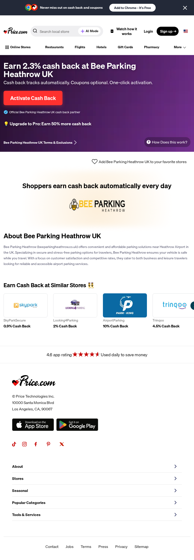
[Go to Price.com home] (16, 31)
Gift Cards (125, 47)
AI (92, 31)
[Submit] (35, 32)
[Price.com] (33, 391)
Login (148, 31)
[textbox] (186, 31)
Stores (17, 478)
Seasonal (20, 490)
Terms (86, 546)
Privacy (121, 546)
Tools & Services (26, 515)
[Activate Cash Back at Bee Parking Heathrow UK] (97, 199)
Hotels (101, 47)
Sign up (166, 31)
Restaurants (54, 47)
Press (103, 546)
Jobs (70, 546)
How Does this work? (169, 142)
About (17, 466)
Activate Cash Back (33, 98)
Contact (51, 546)
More (178, 47)
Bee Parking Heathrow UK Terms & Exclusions (38, 142)
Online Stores (20, 47)
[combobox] (67, 31)
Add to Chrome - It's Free (132, 7)
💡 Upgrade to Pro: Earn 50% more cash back (47, 124)
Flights (80, 47)
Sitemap (142, 546)
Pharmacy (151, 47)
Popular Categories (28, 502)
